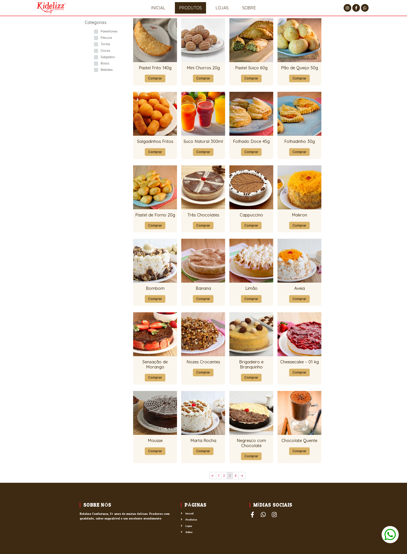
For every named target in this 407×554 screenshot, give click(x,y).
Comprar (155, 78)
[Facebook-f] (356, 8)
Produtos (190, 7)
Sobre (249, 7)
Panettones (109, 31)
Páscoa (106, 38)
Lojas (222, 7)
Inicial (158, 7)
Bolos (105, 63)
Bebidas (107, 70)
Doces (105, 51)
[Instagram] (347, 8)
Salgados (108, 57)
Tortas (105, 44)
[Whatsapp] (365, 8)
